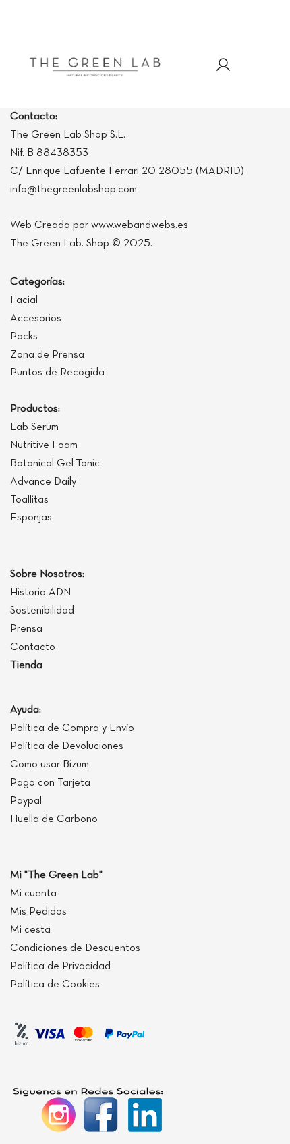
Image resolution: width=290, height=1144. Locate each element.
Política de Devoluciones (66, 746)
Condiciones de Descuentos (75, 948)
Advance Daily (43, 482)
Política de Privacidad (60, 966)
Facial (24, 300)
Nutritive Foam (44, 445)
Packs (24, 337)
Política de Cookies (55, 984)
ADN (60, 592)
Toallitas (29, 500)
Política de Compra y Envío (72, 728)
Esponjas (31, 517)
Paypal (26, 801)
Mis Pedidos (38, 912)
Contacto (32, 647)
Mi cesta (30, 930)
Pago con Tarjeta (50, 783)
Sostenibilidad (42, 611)
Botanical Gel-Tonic (55, 463)
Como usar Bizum (49, 764)
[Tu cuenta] (223, 66)
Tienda (26, 665)
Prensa (26, 629)
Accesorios (35, 318)
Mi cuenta (33, 893)
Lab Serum (34, 427)
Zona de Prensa (47, 355)
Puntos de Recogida (57, 372)
